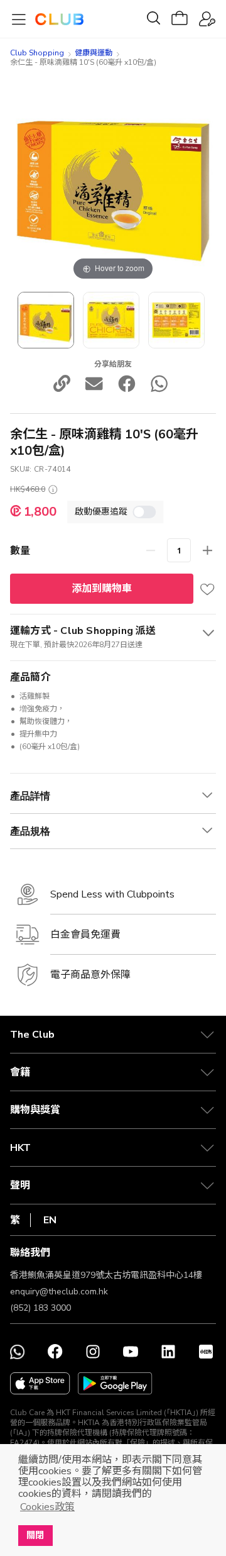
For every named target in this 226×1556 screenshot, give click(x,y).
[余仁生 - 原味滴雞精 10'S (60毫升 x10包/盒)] (111, 320)
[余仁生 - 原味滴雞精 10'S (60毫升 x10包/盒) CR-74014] (46, 320)
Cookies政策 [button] (47, 1507)
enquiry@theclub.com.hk (59, 1292)
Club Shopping (37, 53)
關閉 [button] (35, 1535)
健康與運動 (93, 53)
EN (49, 1220)
